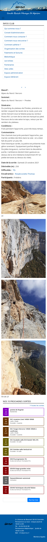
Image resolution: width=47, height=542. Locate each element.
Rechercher (33, 500)
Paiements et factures (13, 53)
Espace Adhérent (11, 77)
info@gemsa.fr (24, 533)
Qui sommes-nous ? (12, 28)
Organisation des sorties (14, 49)
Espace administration (13, 73)
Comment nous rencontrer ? (16, 40)
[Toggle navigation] (3, 18)
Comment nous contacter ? (15, 36)
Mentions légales (39, 537)
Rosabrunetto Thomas (25, 174)
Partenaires (9, 65)
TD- (14, 170)
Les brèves (8, 61)
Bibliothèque (9, 57)
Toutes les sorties (37, 405)
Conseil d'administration (14, 32)
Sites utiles (8, 69)
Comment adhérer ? (12, 44)
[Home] (23, 6)
